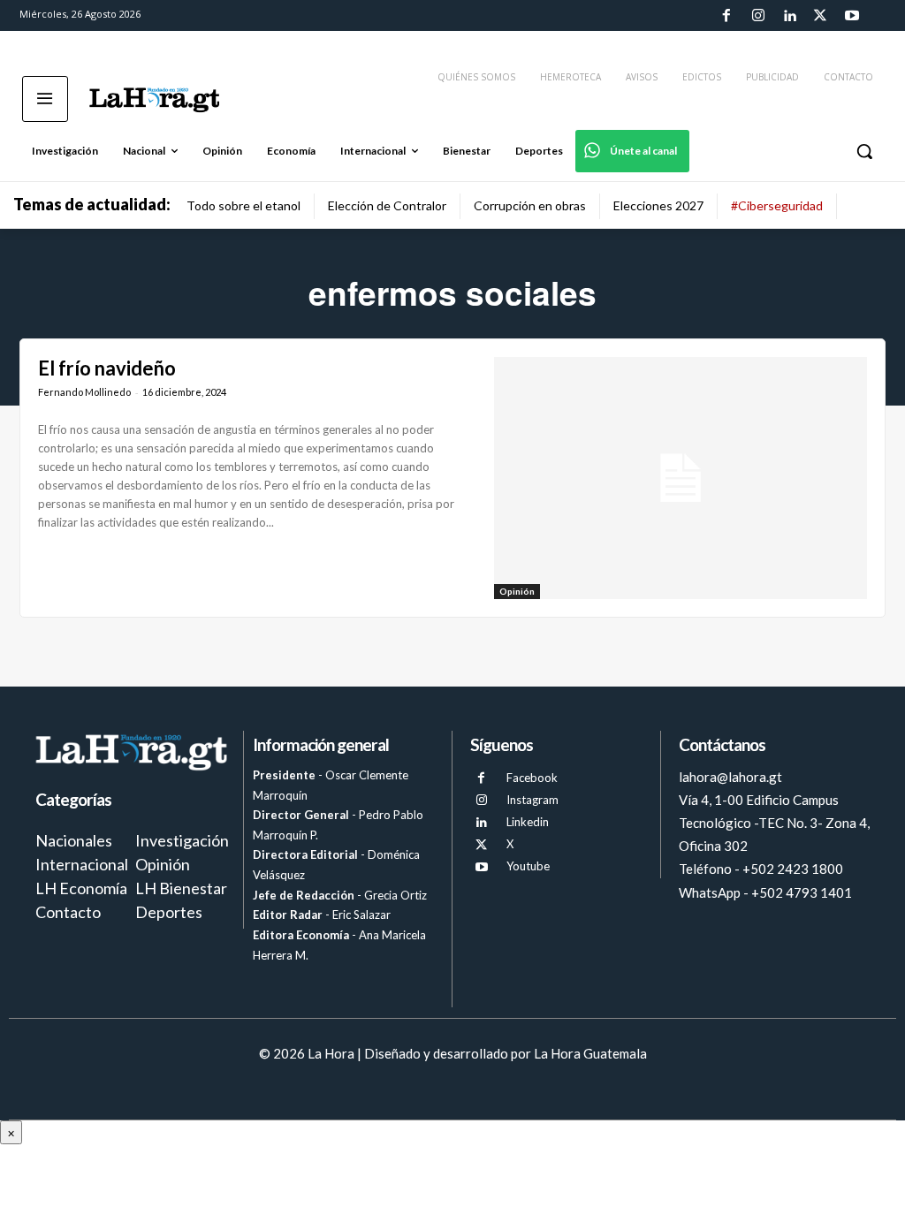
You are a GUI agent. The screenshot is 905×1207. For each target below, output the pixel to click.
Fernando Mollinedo (84, 392)
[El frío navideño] (680, 478)
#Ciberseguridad (777, 205)
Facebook (532, 778)
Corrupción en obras (530, 205)
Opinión (517, 591)
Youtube (528, 866)
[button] (864, 151)
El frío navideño (107, 368)
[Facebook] (726, 16)
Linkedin (527, 822)
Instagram (532, 800)
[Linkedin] (789, 16)
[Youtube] (852, 16)
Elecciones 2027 (658, 205)
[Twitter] (820, 16)
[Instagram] (757, 16)
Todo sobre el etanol (243, 205)
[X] (481, 845)
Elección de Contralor (387, 205)
